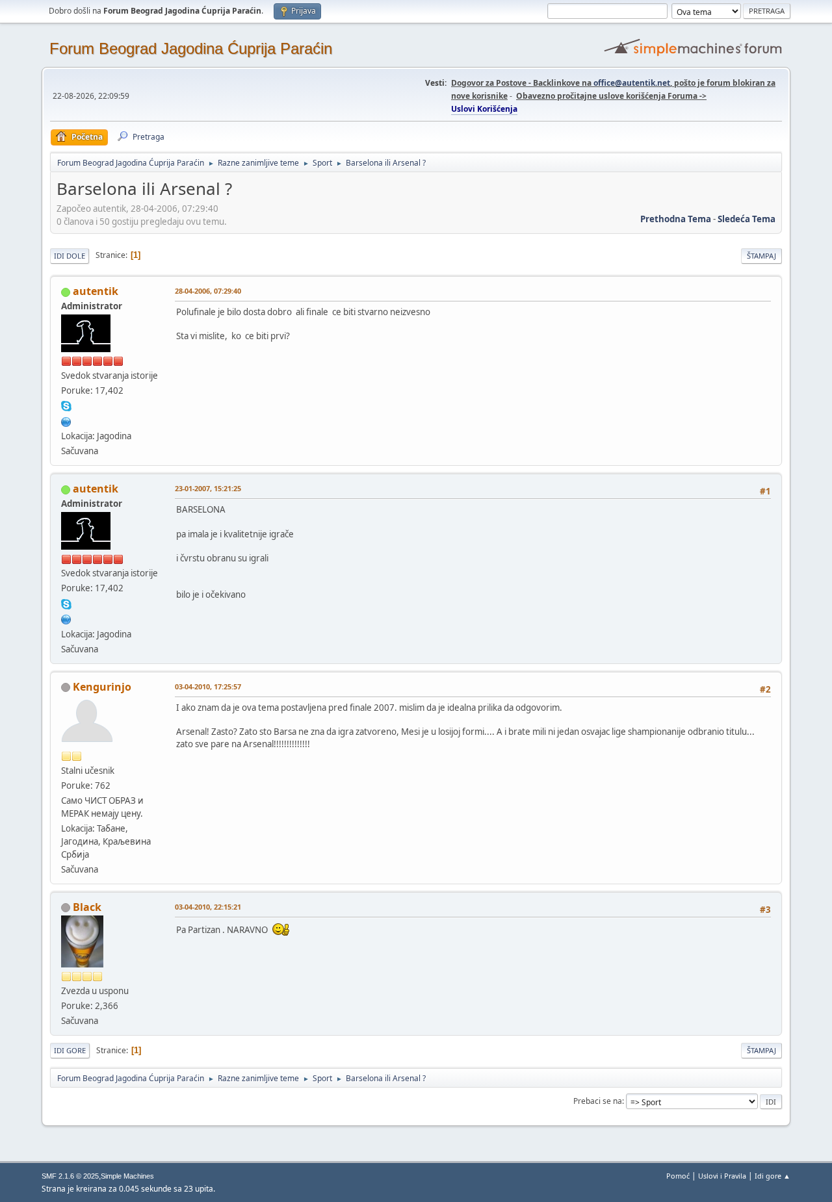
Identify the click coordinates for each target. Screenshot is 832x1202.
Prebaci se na (597, 1100)
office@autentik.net (631, 82)
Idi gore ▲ (772, 1176)
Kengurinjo (102, 687)
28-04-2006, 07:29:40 (208, 291)
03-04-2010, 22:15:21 (208, 907)
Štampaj (761, 256)
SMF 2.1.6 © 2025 (70, 1176)
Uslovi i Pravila (722, 1176)
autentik (95, 291)
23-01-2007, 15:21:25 (208, 488)
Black (87, 907)
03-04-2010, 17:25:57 (208, 686)
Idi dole (69, 256)
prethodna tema (675, 219)
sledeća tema (746, 219)
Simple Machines (127, 1176)
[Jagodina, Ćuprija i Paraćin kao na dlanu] (66, 420)
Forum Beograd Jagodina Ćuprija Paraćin (190, 48)
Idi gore (70, 1050)
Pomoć (678, 1176)
